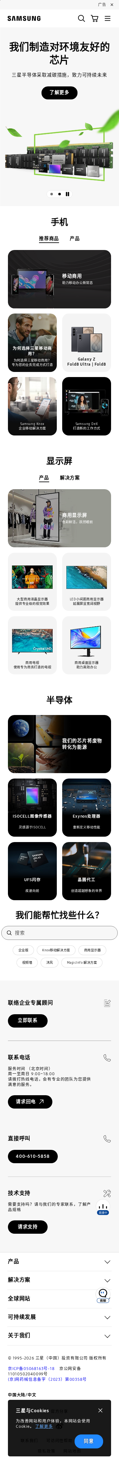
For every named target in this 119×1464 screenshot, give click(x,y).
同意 (89, 1441)
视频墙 (27, 963)
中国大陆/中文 (22, 1395)
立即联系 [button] (28, 1020)
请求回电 (26, 1101)
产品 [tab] (75, 238)
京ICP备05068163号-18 (31, 1368)
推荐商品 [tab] (49, 238)
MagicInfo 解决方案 (82, 963)
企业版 (23, 950)
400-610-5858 (33, 1156)
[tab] (52, 194)
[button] (81, 18)
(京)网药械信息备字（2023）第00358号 (47, 1379)
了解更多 (44, 1426)
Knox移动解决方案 (56, 950)
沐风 (49, 963)
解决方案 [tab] (70, 478)
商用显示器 (92, 950)
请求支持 (28, 1227)
